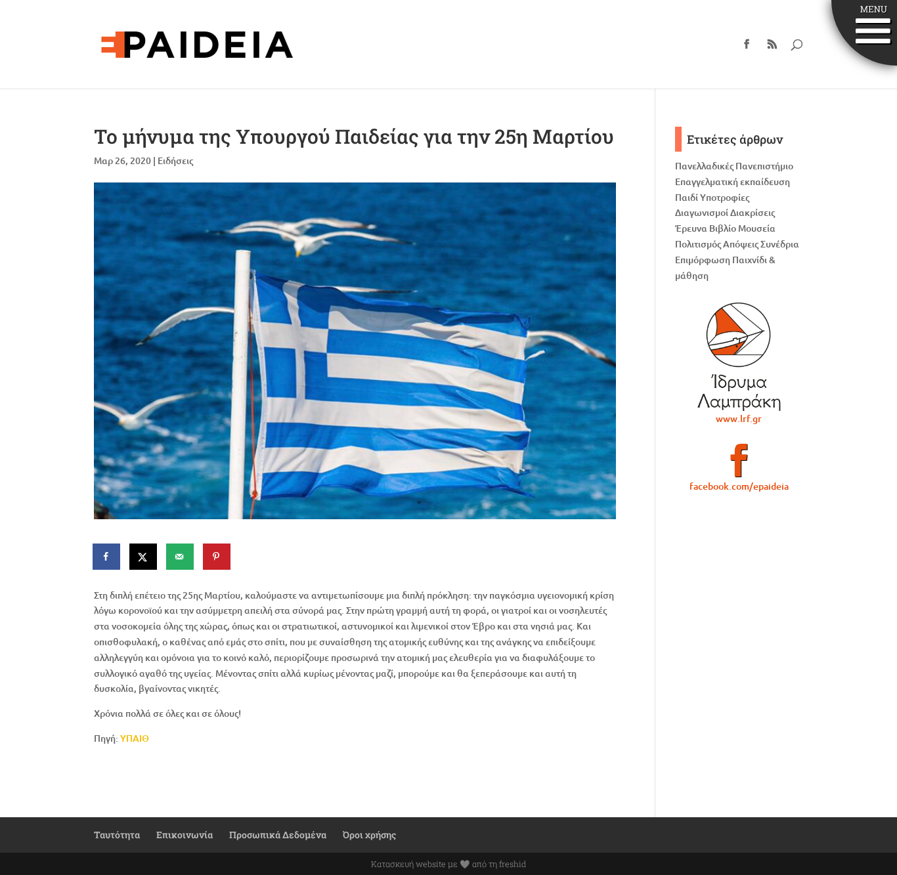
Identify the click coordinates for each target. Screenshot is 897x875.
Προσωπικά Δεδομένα (277, 834)
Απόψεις (740, 244)
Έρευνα (691, 228)
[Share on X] (144, 557)
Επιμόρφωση (702, 259)
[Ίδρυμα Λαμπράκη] (739, 356)
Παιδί (686, 197)
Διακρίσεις (752, 212)
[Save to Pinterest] (217, 557)
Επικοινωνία (184, 834)
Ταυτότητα (117, 834)
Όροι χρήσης (369, 834)
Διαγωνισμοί (701, 212)
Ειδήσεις (175, 160)
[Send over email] (180, 557)
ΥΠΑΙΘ (134, 738)
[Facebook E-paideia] (739, 466)
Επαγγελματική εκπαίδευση (732, 181)
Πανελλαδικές (704, 166)
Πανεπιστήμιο (764, 166)
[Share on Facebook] (107, 557)
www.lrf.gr (739, 418)
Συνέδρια (779, 244)
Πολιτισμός (698, 244)
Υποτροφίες (724, 197)
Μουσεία (757, 228)
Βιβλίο (722, 228)
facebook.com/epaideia (739, 486)
